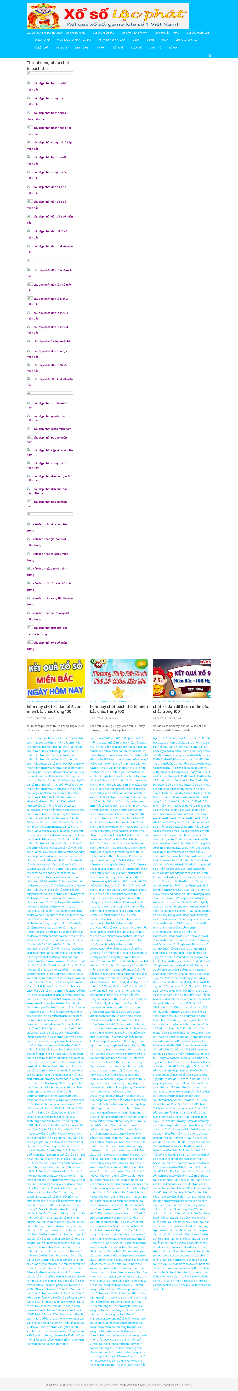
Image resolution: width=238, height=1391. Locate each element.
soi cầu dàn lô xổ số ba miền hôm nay (56, 1234)
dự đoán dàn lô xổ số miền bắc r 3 (52, 1066)
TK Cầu (99, 47)
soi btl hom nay (119, 1121)
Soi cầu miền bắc (103, 32)
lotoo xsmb (122, 1066)
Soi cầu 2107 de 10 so (58, 1125)
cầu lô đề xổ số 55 (188, 805)
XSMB (136, 40)
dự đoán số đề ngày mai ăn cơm (176, 961)
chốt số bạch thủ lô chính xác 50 (114, 843)
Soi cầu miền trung (166, 32)
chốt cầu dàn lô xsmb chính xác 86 (52, 868)
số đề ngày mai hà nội (182, 1133)
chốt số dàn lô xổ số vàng (53, 982)
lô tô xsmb (109, 1053)
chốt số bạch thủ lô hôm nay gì (119, 868)
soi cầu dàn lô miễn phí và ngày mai (54, 1221)
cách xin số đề (172, 742)
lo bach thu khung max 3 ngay (176, 1020)
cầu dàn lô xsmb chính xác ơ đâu (50, 822)
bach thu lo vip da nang (108, 767)
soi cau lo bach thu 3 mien (113, 1268)
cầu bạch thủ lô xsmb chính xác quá (115, 809)
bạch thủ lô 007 (99, 738)
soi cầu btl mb (119, 1259)
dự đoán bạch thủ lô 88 (108, 982)
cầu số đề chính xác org (190, 830)
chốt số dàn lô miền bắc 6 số (52, 940)
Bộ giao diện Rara (152, 1384)
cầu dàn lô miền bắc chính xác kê (57, 746)
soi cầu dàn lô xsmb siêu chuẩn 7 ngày (53, 1272)
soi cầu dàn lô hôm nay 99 (49, 1171)
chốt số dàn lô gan (55, 902)
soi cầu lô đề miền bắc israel (182, 1272)
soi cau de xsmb (180, 1255)
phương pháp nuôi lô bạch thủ (112, 1112)
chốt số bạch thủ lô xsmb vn (115, 919)
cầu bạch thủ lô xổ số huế (125, 788)
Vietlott (61, 47)
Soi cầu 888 (106, 1125)
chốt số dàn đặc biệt (45, 873)
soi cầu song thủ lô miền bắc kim (121, 1318)
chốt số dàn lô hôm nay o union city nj (54, 919)
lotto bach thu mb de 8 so (178, 1036)
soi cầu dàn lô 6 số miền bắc (48, 1150)
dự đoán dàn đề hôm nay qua (189, 894)
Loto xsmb (108, 1066)
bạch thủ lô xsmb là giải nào (112, 772)
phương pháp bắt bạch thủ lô (118, 1100)
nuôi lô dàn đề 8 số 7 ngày (175, 1066)
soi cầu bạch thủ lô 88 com (112, 1129)
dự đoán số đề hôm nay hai (181, 910)
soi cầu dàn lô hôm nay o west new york (56, 1179)
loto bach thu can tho (116, 1062)
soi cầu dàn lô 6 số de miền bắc (60, 1142)
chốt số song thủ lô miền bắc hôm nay (119, 961)
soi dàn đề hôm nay (63, 1339)
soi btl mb (135, 1121)
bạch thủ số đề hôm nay (167, 738)
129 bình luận (175, 718)
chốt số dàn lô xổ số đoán (44, 965)
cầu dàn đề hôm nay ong (174, 759)
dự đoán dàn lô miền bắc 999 (61, 1020)
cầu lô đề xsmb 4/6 (176, 814)
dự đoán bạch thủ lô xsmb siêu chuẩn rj (118, 1024)
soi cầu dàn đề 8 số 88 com (175, 1154)
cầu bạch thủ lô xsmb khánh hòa (120, 822)
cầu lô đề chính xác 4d (173, 784)
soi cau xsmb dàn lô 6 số (59, 1331)
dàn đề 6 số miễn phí (57, 1007)
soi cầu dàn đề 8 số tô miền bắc (186, 1175)
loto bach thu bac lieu (118, 1058)
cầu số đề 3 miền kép (188, 822)
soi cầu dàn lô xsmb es (57, 1264)
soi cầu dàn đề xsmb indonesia (179, 1242)
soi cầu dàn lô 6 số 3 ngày (47, 1137)
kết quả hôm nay (186, 40)
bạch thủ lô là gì (119, 738)
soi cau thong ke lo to (61, 1318)
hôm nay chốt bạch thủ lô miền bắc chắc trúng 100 (119, 709)
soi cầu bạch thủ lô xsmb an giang (117, 1234)
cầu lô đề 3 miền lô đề (189, 776)
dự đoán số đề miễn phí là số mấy (185, 936)
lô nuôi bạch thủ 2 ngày (122, 1041)
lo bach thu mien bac (188, 1024)
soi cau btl (135, 1255)
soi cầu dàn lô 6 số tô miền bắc (49, 1158)
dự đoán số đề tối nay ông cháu (189, 986)
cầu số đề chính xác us (183, 839)
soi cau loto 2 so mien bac (112, 1272)
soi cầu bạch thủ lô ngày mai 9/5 (121, 1150)
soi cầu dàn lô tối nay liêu (62, 1226)
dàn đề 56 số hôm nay (189, 864)
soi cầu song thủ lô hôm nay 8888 (114, 1306)
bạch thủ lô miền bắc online (114, 751)
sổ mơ (173, 47)
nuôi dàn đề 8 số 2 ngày (188, 1049)
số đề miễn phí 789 (167, 1125)
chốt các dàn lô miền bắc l (57, 835)
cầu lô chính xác (176, 767)
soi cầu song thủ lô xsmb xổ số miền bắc (120, 1364)
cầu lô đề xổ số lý (176, 809)
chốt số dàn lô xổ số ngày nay (48, 973)
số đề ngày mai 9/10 (179, 1129)
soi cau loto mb (122, 1276)
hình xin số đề (167, 1007)
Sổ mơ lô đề (42, 40)
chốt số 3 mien (112, 835)
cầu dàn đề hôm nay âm (192, 751)
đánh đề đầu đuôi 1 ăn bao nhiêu (185, 999)
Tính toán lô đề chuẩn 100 (74, 40)
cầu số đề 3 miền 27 (169, 818)
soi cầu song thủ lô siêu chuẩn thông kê (117, 1352)
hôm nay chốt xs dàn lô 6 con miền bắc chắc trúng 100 (54, 709)
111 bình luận (112, 718)
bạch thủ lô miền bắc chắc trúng (121, 742)
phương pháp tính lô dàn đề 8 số (176, 1112)
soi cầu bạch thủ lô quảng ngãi (114, 1158)
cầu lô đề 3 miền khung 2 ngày (178, 772)
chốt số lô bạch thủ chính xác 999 (120, 927)
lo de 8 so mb (170, 1028)
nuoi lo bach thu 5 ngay (108, 1079)
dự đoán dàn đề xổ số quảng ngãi (185, 902)
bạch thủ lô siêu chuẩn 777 (117, 755)
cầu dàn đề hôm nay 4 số (179, 746)
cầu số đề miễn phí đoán (185, 860)
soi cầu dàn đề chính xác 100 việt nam (179, 1188)
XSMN (150, 40)
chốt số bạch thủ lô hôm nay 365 (113, 856)
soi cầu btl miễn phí (106, 1264)
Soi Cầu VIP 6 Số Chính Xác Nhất (56, 1322)
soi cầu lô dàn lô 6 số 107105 (55, 1289)
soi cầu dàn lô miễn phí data (50, 1213)
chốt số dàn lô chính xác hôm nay (58, 894)
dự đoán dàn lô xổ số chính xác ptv (52, 1036)
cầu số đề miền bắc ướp (191, 847)
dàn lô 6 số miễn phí (49, 1015)
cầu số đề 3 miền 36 (193, 818)
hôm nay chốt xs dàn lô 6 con (61, 1079)
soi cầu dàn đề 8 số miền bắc (180, 1167)
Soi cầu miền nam (198, 32)
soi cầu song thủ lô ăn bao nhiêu (114, 1285)
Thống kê (117, 47)
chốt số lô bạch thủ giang (109, 940)
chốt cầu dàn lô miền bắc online (57, 856)
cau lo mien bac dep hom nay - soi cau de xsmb (92, 1384)
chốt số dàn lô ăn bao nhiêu (48, 877)
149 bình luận (49, 718)
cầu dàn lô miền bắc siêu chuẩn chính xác (55, 809)
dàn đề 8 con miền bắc (183, 868)
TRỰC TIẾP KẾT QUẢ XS (111, 40)
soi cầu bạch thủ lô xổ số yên (116, 1221)
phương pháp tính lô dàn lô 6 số (49, 1121)
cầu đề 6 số (48, 830)
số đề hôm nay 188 (182, 1116)
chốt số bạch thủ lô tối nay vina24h (116, 906)
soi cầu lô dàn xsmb (60, 1301)
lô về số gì (136, 1053)
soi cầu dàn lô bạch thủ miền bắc (54, 1163)
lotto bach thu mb (105, 1070)
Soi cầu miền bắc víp (134, 32)
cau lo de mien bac (67, 830)
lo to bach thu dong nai (114, 1049)
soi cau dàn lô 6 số (42, 1133)
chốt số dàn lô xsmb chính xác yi (51, 990)
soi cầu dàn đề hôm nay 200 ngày (182, 1196)
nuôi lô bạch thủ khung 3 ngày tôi (115, 1087)
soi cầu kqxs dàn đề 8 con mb (188, 1268)
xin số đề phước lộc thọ (189, 1285)
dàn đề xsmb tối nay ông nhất (184, 877)
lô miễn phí (101, 1041)
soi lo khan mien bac (55, 1343)
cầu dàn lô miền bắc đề (57, 763)
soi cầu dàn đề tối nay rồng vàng (184, 1230)
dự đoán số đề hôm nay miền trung (185, 919)
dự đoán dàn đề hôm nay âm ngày (178, 885)
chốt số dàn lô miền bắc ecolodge (57, 948)
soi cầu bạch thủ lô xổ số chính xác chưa (119, 1196)
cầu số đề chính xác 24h (190, 826)
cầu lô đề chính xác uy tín (173, 788)
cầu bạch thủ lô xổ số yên (121, 797)
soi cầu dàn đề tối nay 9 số (180, 1221)
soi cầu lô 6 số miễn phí (45, 1285)
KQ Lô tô (136, 47)
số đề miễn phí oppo (191, 1125)
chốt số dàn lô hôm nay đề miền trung (54, 910)
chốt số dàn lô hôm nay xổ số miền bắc (54, 931)
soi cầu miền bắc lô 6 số (46, 1310)
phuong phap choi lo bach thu (49, 1095)
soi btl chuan (102, 1121)
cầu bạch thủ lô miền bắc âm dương (120, 780)
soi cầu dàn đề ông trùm (173, 1213)
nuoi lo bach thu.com (172, 1062)
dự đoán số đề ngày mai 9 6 (171, 952)
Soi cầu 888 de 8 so (179, 1142)
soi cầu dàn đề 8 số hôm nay (175, 1163)
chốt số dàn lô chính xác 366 (60, 881)
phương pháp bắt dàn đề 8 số (181, 1083)
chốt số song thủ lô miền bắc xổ (119, 973)
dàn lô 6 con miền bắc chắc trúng (51, 1011)
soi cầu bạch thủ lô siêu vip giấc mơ (118, 1175)
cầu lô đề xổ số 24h (175, 797)
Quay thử (155, 47)
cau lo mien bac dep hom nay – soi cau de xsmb (56, 32)
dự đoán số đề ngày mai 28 (178, 944)
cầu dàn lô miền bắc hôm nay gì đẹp (59, 780)
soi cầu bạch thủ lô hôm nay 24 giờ (116, 1137)
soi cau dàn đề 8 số (168, 1150)
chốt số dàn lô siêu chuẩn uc (47, 961)
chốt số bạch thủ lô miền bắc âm (116, 885)
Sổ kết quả (41, 47)
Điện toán (81, 47)
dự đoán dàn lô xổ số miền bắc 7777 (50, 1053)
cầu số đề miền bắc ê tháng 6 (189, 843)
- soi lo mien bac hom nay (43, 738)
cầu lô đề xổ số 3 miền (172, 801)
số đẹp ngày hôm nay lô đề (181, 1137)
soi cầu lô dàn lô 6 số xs (58, 1297)
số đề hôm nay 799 (179, 1121)
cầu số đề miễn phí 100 (172, 856)
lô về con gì (123, 1053)
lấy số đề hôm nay (168, 1011)
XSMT (164, 40)
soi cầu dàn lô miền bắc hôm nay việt (54, 1200)
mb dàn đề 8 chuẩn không (179, 1041)
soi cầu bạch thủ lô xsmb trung (121, 1251)
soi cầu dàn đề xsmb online (174, 1251)
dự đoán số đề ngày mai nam (185, 969)
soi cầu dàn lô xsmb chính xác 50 (53, 1255)
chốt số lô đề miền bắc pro (107, 952)
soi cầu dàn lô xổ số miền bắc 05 (53, 1242)
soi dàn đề (44, 1339)
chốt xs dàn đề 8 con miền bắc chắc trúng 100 (181, 709)
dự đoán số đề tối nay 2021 (173, 982)
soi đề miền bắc (176, 1280)
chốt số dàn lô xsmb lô (61, 994)
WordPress (186, 1384)
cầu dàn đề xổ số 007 (181, 763)
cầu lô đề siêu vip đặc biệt (173, 793)
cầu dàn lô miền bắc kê (62, 793)
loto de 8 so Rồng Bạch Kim (175, 1032)
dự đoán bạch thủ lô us (110, 999)
